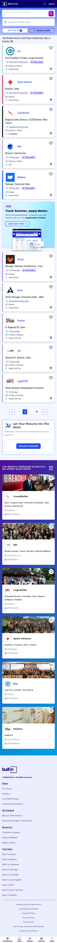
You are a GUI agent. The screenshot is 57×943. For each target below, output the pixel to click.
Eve (15, 683)
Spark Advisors (22, 638)
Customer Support (11, 832)
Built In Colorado (10, 874)
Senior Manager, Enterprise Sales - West (24, 296)
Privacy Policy (28, 918)
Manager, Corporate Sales (17, 184)
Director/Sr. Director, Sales (18, 357)
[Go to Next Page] (44, 411)
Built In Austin (9, 854)
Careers (6, 793)
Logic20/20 (20, 590)
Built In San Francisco (12, 890)
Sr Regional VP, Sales (15, 327)
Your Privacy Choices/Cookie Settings (28, 926)
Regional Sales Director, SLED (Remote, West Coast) (26, 121)
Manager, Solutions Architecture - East (24, 266)
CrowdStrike (20, 496)
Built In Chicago (10, 869)
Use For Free (16, 224)
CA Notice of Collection (28, 931)
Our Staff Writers (10, 799)
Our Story (7, 788)
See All (51, 468)
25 (36, 411)
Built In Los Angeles (11, 880)
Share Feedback (10, 837)
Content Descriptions (12, 804)
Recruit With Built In (12, 815)
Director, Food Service (15, 153)
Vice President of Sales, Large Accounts (24, 57)
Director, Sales (12, 88)
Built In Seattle (9, 895)
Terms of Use (28, 922)
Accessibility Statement (28, 909)
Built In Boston (9, 859)
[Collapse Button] (51, 68)
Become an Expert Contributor (17, 820)
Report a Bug (8, 842)
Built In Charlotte (10, 864)
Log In (52, 4)
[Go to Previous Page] (12, 411)
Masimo (18, 729)
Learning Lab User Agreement (28, 904)
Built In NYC (8, 885)
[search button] (44, 4)
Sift (15, 545)
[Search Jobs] (51, 13)
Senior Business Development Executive (24, 387)
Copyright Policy (29, 913)
